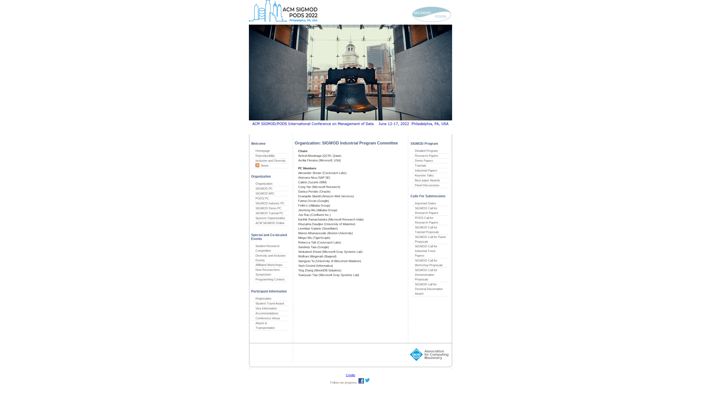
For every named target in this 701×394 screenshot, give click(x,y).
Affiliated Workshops (269, 264)
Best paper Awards (427, 180)
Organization (263, 183)
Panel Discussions (427, 185)
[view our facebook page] (361, 382)
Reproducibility (265, 155)
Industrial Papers (426, 170)
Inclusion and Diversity (270, 160)
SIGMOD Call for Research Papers (426, 211)
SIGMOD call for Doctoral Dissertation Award (429, 289)
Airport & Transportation (265, 325)
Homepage (262, 150)
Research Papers (426, 155)
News (264, 165)
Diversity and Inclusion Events (270, 258)
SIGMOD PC (264, 188)
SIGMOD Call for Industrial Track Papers (426, 251)
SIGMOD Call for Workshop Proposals (429, 263)
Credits (350, 375)
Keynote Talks (424, 175)
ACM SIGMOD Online (270, 223)
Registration (263, 298)
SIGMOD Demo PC (268, 208)
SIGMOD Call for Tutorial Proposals (427, 230)
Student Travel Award (269, 303)
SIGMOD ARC (265, 193)
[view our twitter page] (367, 382)
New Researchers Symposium (267, 272)
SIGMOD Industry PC (270, 203)
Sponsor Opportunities (270, 218)
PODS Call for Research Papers (426, 220)
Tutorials (420, 165)
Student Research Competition (267, 248)
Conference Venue (267, 318)
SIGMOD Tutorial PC (269, 213)
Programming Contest (270, 279)
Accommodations (266, 313)
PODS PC (262, 198)
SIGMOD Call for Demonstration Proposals (426, 274)
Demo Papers (424, 160)
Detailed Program (426, 150)
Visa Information (266, 308)
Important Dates (425, 203)
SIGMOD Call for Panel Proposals (430, 239)
